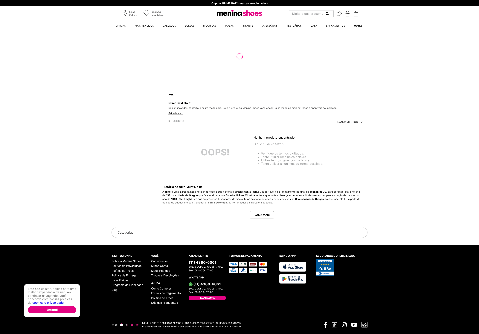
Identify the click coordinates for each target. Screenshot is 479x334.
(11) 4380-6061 (202, 262)
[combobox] (311, 13)
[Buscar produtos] (328, 13)
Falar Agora (207, 298)
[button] (130, 14)
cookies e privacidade (48, 302)
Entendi (52, 310)
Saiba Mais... (175, 113)
